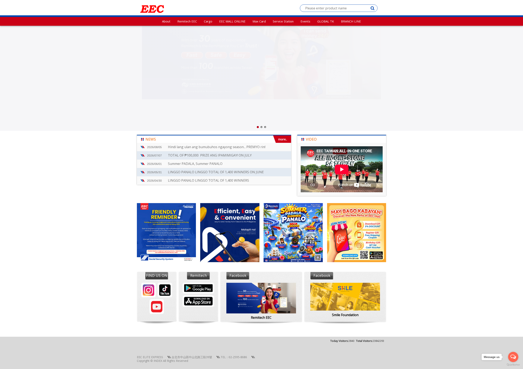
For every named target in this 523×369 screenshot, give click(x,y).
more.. (282, 139)
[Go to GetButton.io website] (513, 364)
